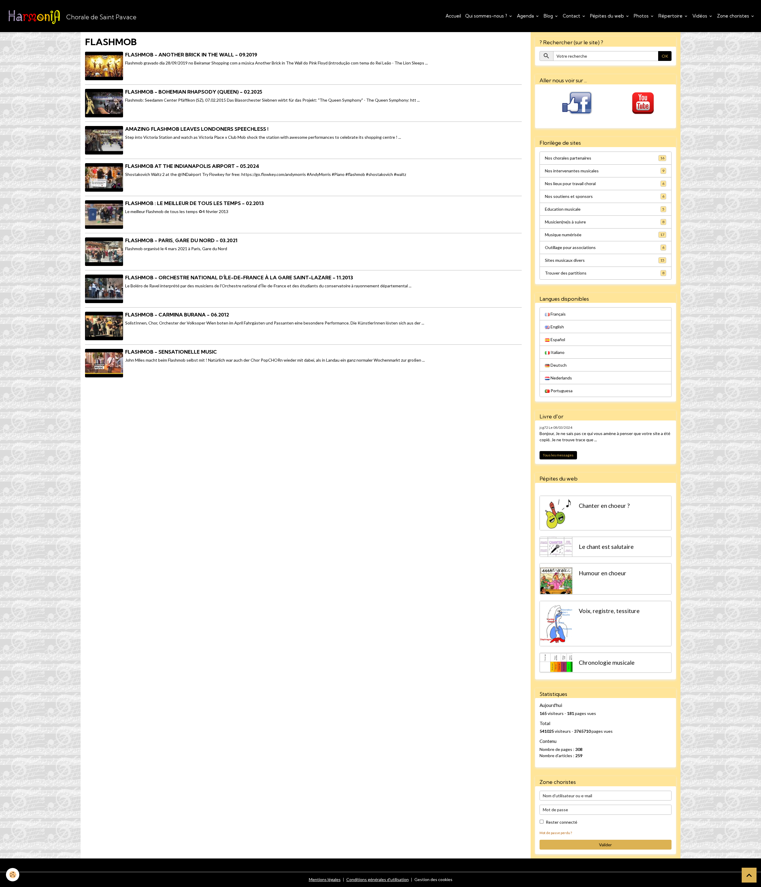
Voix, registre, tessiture (609, 610)
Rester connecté (561, 822)
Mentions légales (325, 879)
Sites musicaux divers (604, 260)
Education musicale (604, 209)
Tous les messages (558, 455)
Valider (605, 844)
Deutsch (558, 365)
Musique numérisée (604, 234)
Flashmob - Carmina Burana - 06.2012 (177, 314)
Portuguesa (561, 390)
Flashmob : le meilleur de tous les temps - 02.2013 (194, 203)
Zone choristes (733, 16)
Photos (642, 16)
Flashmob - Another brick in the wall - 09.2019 (191, 54)
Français (558, 313)
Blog (549, 16)
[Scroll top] (749, 875)
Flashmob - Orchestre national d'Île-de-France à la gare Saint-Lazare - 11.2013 (239, 277)
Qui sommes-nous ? (486, 16)
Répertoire (671, 16)
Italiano (557, 352)
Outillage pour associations (604, 247)
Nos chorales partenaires (604, 157)
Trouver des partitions (604, 272)
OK (665, 56)
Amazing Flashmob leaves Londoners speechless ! (196, 129)
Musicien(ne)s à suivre (604, 221)
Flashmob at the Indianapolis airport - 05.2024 (192, 166)
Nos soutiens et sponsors (604, 196)
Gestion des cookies (433, 879)
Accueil (453, 16)
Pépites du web (607, 16)
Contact (572, 16)
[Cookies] (12, 874)
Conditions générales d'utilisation (377, 879)
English (557, 326)
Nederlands (561, 377)
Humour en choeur (602, 573)
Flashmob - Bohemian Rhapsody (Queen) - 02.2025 (193, 92)
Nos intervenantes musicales (604, 170)
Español (557, 339)
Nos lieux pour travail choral (604, 183)
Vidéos (700, 16)
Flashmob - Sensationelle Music (171, 352)
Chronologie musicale (607, 662)
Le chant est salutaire (606, 546)
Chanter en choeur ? (604, 505)
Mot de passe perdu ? (556, 833)
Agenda (526, 16)
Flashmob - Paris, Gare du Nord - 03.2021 (181, 240)
